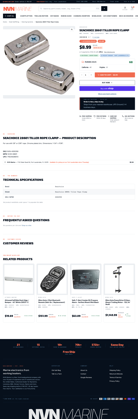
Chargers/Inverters (82, 16)
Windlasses (96, 16)
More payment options (107, 94)
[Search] (104, 8)
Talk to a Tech (57, 374)
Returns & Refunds (116, 374)
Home (5, 22)
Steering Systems (27, 22)
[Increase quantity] (91, 75)
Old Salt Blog (56, 370)
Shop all (10, 16)
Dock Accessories (126, 16)
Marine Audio (66, 16)
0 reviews (96, 37)
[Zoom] (72, 30)
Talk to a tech (129, 1)
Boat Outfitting (14, 22)
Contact (83, 374)
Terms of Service (115, 377)
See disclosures (109, 52)
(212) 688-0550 (82, 1)
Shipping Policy (115, 370)
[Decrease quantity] (82, 75)
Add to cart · (109, 75)
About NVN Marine (98, 1)
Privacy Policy (114, 381)
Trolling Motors (41, 16)
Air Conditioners (110, 16)
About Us (84, 370)
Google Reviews (86, 377)
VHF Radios (54, 16)
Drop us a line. (27, 225)
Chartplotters (26, 16)
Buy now (106, 83)
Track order (114, 1)
